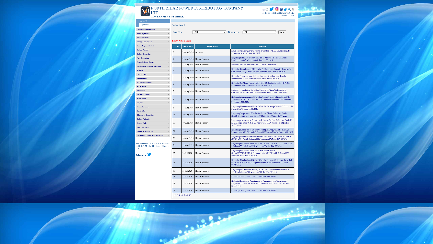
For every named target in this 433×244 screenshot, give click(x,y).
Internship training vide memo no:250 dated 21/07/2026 (253, 190)
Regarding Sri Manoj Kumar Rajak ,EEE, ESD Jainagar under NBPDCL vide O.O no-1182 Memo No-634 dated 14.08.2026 (260, 84)
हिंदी (263, 10)
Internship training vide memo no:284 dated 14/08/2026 (253, 65)
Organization (145, 25)
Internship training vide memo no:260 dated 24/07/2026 (253, 176)
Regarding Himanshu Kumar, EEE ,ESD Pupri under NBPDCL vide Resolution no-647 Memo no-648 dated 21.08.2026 (259, 59)
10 (190, 195)
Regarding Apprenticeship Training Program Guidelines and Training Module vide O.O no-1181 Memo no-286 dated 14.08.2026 (259, 77)
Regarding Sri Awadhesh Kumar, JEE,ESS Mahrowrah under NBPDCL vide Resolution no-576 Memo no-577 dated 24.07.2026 (260, 170)
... (192, 195)
